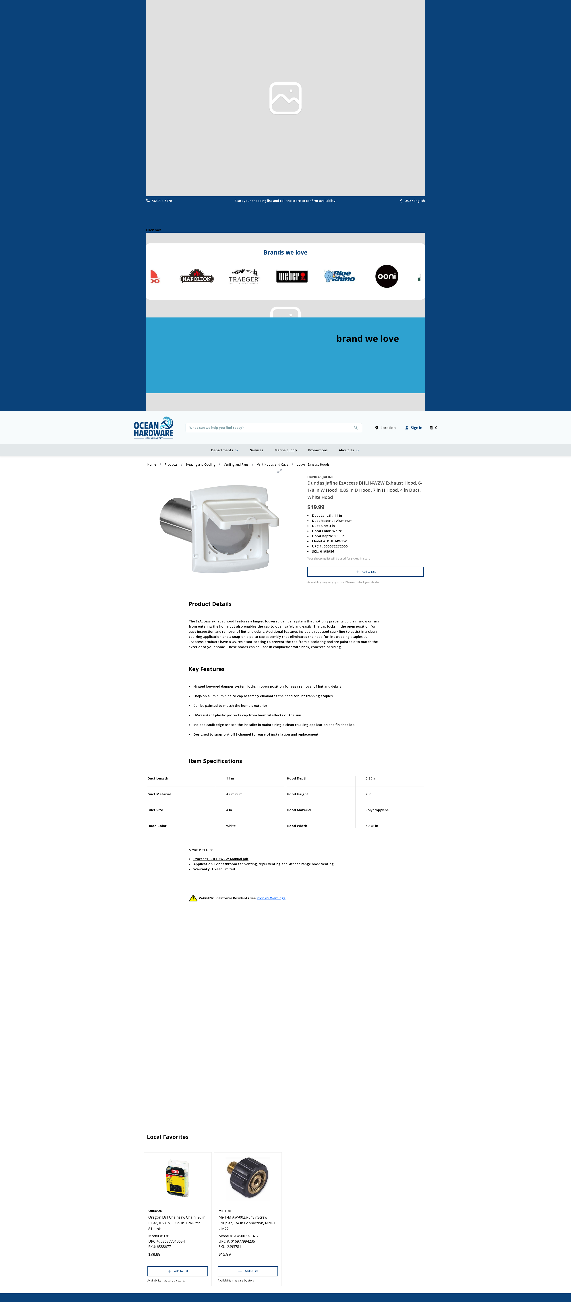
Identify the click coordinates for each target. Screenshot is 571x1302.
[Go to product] (177, 1178)
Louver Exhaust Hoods (313, 464)
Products (171, 464)
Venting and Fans (236, 464)
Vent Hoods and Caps (272, 464)
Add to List (369, 572)
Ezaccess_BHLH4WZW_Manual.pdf (220, 858)
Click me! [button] (153, 230)
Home (151, 464)
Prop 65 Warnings (271, 898)
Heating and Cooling (200, 464)
